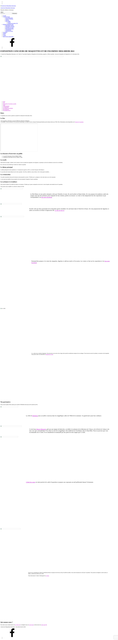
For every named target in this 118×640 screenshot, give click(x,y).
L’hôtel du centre (30, 482)
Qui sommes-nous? (9, 17)
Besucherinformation (9, 28)
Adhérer (4, 33)
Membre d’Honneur (9, 18)
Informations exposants (9, 26)
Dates (4, 101)
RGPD (9, 22)
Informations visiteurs (9, 25)
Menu (2, 12)
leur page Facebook (46, 197)
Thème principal (6, 106)
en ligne (47, 575)
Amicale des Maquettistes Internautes (7, 7)
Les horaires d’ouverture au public (9, 103)
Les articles (5, 32)
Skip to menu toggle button (8, 36)
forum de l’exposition (79, 121)
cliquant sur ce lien (49, 354)
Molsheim (35, 415)
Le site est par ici (59, 210)
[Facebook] (12, 47)
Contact (4, 35)
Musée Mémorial (41, 429)
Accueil (4, 15)
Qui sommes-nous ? (7, 110)
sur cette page (17, 624)
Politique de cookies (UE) (13, 23)
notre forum (31, 624)
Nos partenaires (6, 109)
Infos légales (7, 21)
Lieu (4, 102)
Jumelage (7, 20)
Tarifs (4, 104)
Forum (4, 34)
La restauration (6, 107)
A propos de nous (6, 16)
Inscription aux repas (9, 27)
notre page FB (44, 624)
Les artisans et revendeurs (8, 108)
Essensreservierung (9, 31)
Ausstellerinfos (8, 29)
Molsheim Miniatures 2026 (8, 24)
